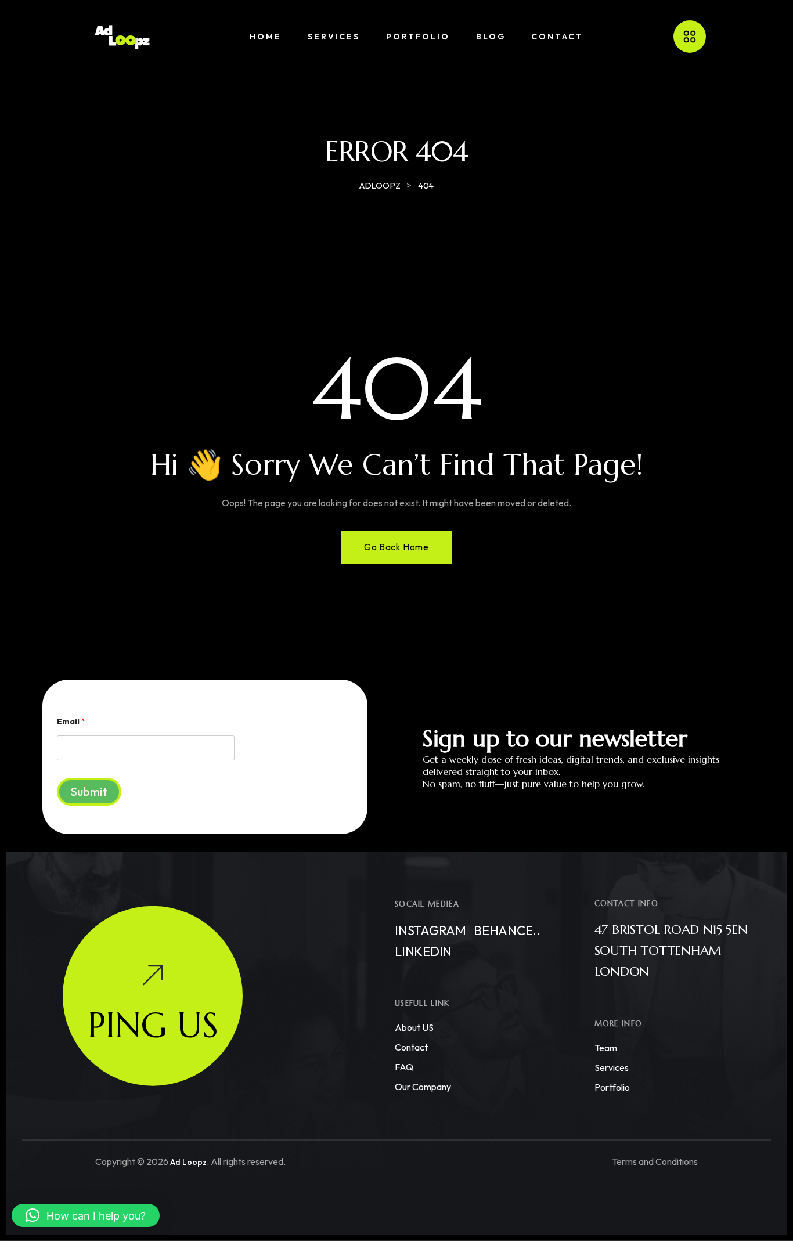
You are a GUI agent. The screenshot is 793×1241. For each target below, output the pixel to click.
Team (605, 1048)
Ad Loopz (188, 1162)
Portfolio (612, 1087)
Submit (89, 791)
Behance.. (507, 930)
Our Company (423, 1086)
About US (414, 1027)
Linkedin (423, 951)
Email (71, 722)
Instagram (430, 930)
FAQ (404, 1067)
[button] (86, 1215)
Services (611, 1067)
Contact (411, 1047)
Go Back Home (396, 547)
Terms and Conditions (655, 1161)
